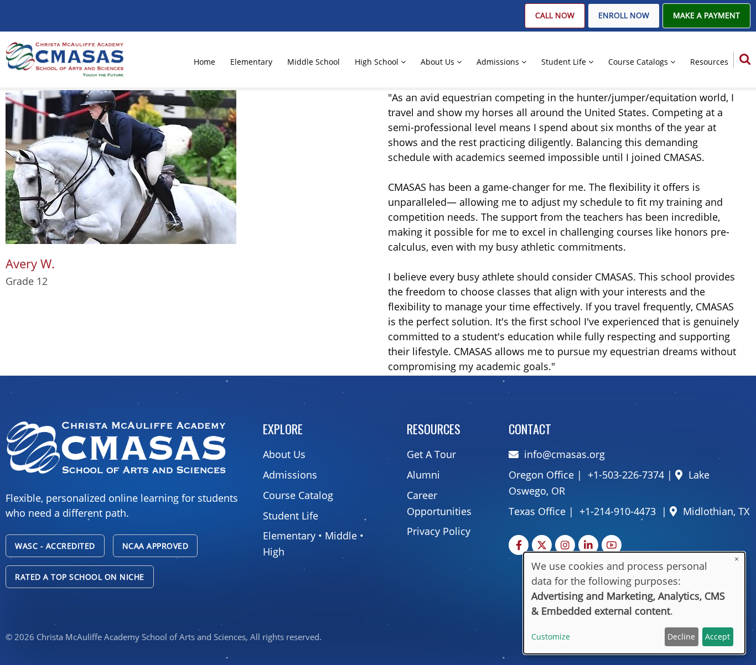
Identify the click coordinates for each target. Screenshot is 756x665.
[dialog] (634, 603)
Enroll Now (623, 15)
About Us (437, 61)
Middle (341, 535)
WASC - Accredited (55, 546)
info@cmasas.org (564, 454)
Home (204, 61)
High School (376, 61)
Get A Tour (431, 454)
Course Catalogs (638, 61)
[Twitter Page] (542, 545)
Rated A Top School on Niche (79, 577)
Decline (681, 636)
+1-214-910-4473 (618, 511)
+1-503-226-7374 (624, 474)
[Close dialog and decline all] (736, 559)
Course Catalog (298, 495)
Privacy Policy (438, 531)
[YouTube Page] (612, 545)
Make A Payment (706, 15)
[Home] (65, 58)
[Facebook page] (519, 545)
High (273, 551)
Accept (717, 636)
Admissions (498, 61)
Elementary (251, 61)
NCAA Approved (155, 546)
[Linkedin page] (588, 545)
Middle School (313, 61)
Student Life (563, 61)
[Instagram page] (565, 545)
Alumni (423, 474)
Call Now (554, 15)
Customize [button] (550, 636)
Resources (709, 61)
